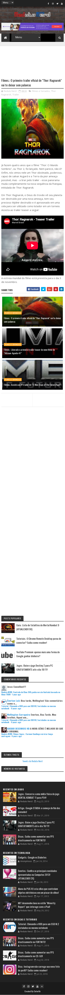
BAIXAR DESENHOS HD (18, 728)
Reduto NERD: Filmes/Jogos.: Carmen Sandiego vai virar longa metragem (27, 735)
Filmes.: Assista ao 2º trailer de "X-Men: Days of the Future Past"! (32, 384)
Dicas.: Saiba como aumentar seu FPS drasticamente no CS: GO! (36, 954)
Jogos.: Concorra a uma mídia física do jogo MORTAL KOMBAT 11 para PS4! (38, 795)
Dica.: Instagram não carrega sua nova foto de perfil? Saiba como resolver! (39, 968)
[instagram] (53, 3)
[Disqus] (32, 480)
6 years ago (16, 708)
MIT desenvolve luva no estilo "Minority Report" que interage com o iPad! (36, 905)
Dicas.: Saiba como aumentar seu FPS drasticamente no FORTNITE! (36, 838)
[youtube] (62, 3)
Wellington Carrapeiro (18, 714)
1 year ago (16, 694)
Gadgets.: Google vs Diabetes (32, 857)
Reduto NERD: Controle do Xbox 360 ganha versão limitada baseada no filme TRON (30, 693)
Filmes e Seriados (41, 91)
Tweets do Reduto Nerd (32, 761)
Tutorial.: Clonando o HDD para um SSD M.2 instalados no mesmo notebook (28, 707)
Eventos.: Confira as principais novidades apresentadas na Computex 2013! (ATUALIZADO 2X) (37, 874)
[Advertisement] (32, 60)
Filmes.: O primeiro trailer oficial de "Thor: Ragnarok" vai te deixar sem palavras (32, 319)
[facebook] (48, 3)
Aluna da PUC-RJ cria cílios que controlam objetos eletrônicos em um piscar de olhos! (38, 890)
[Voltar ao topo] (42, 986)
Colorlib (37, 991)
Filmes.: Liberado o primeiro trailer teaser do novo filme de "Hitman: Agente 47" (29, 351)
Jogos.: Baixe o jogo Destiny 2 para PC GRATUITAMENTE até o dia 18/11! (36, 824)
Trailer (15, 94)
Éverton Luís (13, 700)
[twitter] (57, 3)
